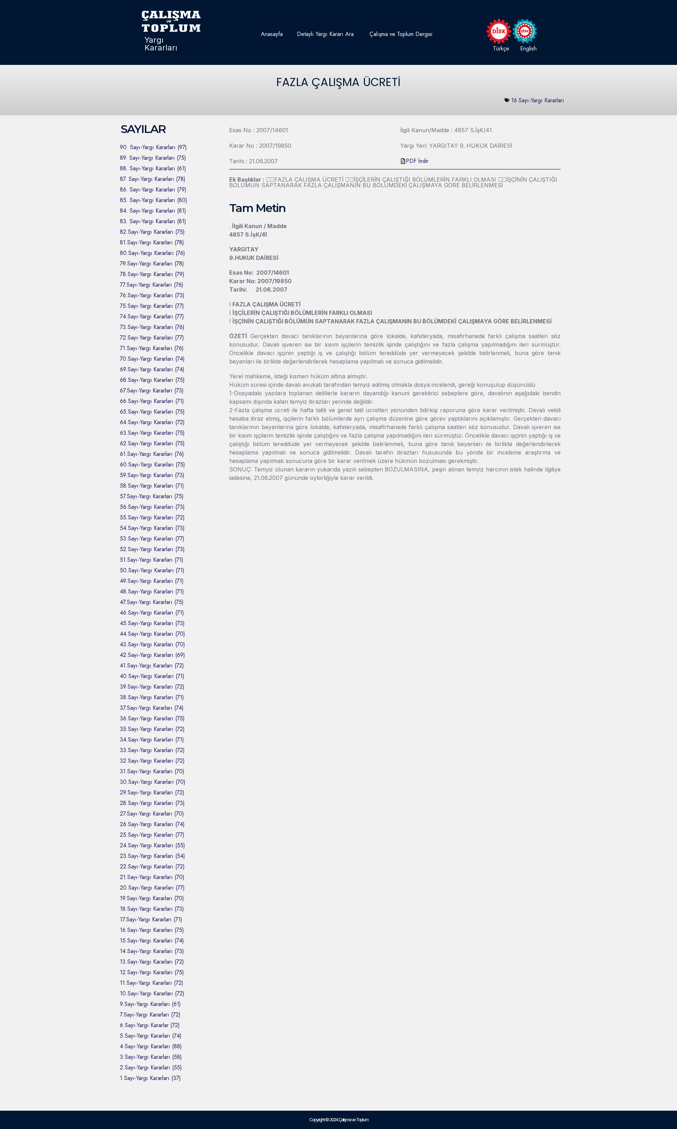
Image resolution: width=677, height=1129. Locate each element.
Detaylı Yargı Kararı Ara (325, 34)
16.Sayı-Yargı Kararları (537, 100)
